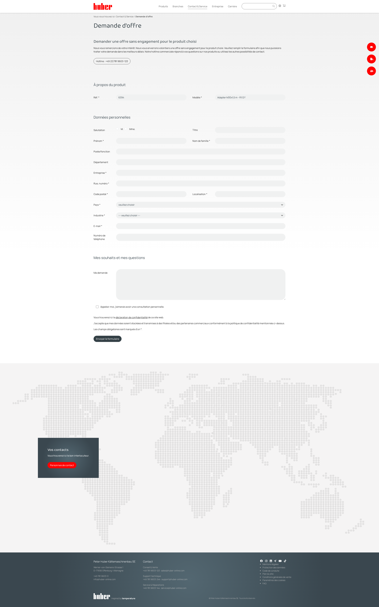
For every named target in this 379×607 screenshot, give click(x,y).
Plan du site (267, 573)
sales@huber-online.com (172, 570)
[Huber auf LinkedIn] (271, 561)
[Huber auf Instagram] (266, 561)
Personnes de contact (62, 465)
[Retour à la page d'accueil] (103, 6)
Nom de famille (201, 141)
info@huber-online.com (105, 579)
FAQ (264, 583)
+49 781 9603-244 (151, 579)
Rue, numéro (101, 183)
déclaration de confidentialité (132, 317)
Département (101, 162)
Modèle (197, 97)
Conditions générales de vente (276, 577)
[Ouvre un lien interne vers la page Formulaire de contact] (371, 47)
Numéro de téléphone (99, 237)
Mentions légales (270, 564)
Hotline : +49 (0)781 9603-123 (112, 61)
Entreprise (217, 6)
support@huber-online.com (174, 579)
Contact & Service (197, 6)
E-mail (98, 226)
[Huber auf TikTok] (285, 561)
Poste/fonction (102, 151)
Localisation (199, 194)
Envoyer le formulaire (107, 338)
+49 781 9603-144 (151, 588)
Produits (163, 6)
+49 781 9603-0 (101, 576)
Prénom (99, 141)
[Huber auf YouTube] (280, 561)
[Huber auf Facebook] (261, 561)
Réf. (96, 97)
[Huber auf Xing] (275, 561)
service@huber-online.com (173, 588)
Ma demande (100, 272)
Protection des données (273, 567)
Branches (178, 6)
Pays (97, 204)
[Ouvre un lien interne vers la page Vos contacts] (371, 71)
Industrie (99, 215)
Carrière (232, 6)
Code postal (101, 194)
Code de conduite (270, 570)
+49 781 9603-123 (151, 570)
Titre (195, 130)
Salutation (99, 130)
